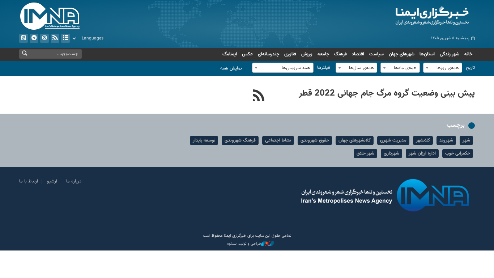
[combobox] (442, 68)
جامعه (323, 54)
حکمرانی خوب (457, 153)
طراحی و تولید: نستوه (244, 244)
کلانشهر (423, 140)
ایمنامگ (229, 54)
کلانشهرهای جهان (354, 140)
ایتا (23, 38)
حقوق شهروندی (315, 140)
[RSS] (259, 96)
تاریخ (470, 67)
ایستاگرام (44, 38)
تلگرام (34, 38)
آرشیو (65, 38)
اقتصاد (358, 54)
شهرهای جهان (401, 54)
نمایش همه (231, 68)
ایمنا (401, 16)
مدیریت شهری (393, 140)
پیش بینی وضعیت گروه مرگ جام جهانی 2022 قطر (387, 93)
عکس (247, 54)
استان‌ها (427, 54)
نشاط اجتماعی (278, 140)
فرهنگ (340, 54)
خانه (468, 54)
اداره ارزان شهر (422, 153)
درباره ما (73, 181)
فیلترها (323, 67)
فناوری (290, 54)
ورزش (306, 54)
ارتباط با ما (28, 181)
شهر (466, 140)
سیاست (376, 54)
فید (55, 38)
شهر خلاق (365, 153)
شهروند (446, 140)
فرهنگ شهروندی (240, 140)
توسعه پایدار (204, 140)
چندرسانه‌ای (268, 54)
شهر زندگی (449, 54)
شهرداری (391, 153)
